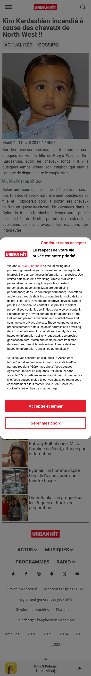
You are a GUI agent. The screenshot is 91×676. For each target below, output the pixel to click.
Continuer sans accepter (63, 242)
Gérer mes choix (46, 423)
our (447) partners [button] (30, 266)
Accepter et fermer (46, 406)
